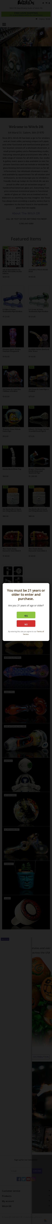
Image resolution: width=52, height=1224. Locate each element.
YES (26, 616)
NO (26, 624)
